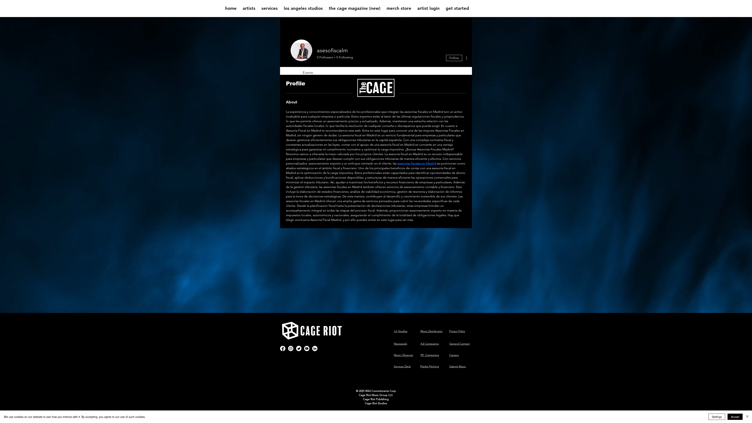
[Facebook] (282, 348)
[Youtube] (306, 348)
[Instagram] (290, 348)
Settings (717, 417)
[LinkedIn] (314, 348)
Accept (735, 417)
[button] (249, 8)
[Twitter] (298, 348)
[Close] (747, 417)
